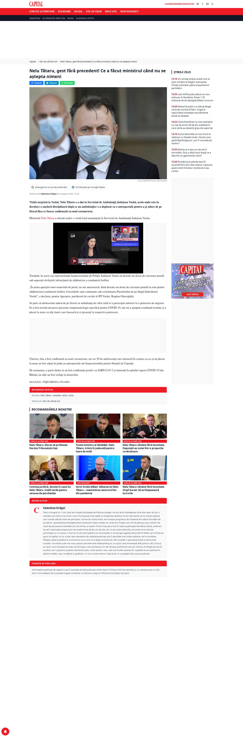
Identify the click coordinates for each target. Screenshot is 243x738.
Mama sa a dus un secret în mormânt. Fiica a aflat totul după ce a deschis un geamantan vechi (191, 152)
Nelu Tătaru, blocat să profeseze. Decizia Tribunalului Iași (48, 446)
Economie (64, 11)
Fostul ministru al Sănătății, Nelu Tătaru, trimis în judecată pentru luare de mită (95, 448)
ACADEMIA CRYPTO (85, 18)
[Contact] (197, 4)
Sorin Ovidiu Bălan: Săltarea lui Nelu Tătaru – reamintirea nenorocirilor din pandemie (97, 490)
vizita (71, 395)
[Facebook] (202, 4)
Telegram (53, 83)
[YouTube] (207, 4)
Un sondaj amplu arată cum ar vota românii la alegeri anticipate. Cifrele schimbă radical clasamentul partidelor (190, 83)
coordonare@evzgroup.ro (179, 4)
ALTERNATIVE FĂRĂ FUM (53, 18)
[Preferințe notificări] (5, 731)
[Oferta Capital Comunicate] (192, 281)
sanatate (57, 395)
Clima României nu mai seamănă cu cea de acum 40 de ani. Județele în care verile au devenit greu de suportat (192, 125)
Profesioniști (129, 11)
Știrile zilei (182, 72)
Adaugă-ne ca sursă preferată (51, 187)
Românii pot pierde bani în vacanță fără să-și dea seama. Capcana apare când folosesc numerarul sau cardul (191, 166)
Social (78, 11)
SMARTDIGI (34, 18)
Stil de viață (94, 11)
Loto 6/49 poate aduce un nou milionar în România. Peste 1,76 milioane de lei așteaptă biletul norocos (192, 97)
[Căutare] (212, 4)
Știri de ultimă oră (42, 11)
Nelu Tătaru (47, 218)
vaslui (65, 395)
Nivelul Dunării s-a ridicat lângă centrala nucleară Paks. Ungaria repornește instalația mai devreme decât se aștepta (191, 111)
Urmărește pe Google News (90, 187)
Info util (111, 11)
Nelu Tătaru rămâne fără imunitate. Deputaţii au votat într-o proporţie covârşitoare (144, 448)
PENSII (70, 18)
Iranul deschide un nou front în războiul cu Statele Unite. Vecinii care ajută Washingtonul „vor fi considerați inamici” (191, 139)
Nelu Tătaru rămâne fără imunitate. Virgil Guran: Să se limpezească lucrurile (144, 490)
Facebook (38, 83)
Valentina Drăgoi (48, 193)
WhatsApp (68, 83)
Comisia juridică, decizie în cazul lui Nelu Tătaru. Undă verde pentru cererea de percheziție (50, 490)
